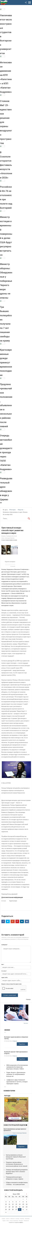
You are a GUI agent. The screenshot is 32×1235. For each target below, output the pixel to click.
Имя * (2, 964)
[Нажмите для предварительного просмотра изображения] (16, 549)
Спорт (7, 1220)
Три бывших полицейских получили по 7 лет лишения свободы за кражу (6, 324)
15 (23, 1204)
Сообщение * (4, 944)
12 (13, 1204)
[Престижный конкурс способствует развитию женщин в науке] (16, 778)
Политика (22, 1218)
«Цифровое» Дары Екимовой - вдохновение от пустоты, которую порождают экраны (17, 1081)
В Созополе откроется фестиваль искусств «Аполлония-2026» (6, 165)
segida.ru (21, 1222)
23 (26, 1207)
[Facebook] (3, 921)
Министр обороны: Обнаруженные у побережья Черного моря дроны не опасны (6, 281)
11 (9, 1204)
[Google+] (13, 921)
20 (16, 1207)
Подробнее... (22, 1044)
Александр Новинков (21, 1133)
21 (19, 1207)
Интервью (21, 1220)
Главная (3, 1218)
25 (9, 1209)
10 (6, 1204)
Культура (17, 1218)
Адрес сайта (4, 977)
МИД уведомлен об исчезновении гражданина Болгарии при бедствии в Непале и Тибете (17, 1067)
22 (23, 1207)
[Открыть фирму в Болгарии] (16, 1020)
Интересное (26, 1220)
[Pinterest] (17, 921)
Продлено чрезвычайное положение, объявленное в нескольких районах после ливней (6, 405)
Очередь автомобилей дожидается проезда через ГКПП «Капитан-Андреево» (6, 452)
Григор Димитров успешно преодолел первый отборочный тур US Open (16, 1157)
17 (6, 1207)
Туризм (3, 1220)
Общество (12, 1218)
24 (6, 1209)
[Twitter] (8, 921)
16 (26, 1204)
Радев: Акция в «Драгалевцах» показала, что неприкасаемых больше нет (16, 1074)
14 (19, 1204)
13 (16, 1204)
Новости (15, 1041)
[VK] (27, 921)
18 (9, 1207)
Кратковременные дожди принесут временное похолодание (6, 362)
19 (13, 1207)
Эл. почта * (4, 971)
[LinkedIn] (22, 921)
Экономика (27, 1218)
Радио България (13, 900)
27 (16, 1209)
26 (13, 1209)
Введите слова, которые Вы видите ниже (11, 984)
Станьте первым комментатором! (9, 540)
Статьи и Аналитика (14, 1220)
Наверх (28, 999)
